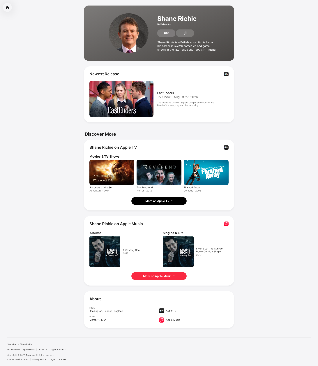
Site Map (63, 359)
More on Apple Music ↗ (159, 276)
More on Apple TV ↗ (159, 201)
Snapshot (12, 344)
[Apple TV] (166, 33)
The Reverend (145, 187)
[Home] (7, 7)
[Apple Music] (185, 33)
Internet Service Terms (18, 359)
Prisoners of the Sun (101, 187)
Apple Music (29, 350)
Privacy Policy (39, 359)
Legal (52, 359)
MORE (212, 50)
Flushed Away (192, 187)
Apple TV (42, 350)
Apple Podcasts (58, 350)
